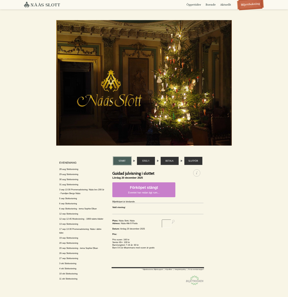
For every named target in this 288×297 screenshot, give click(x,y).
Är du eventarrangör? (196, 269)
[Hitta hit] (169, 224)
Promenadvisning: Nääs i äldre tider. (80, 231)
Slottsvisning (68, 169)
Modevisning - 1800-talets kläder (81, 219)
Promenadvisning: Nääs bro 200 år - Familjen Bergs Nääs (81, 191)
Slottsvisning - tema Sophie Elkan (78, 208)
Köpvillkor (168, 269)
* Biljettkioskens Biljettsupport (152, 269)
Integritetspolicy (180, 269)
